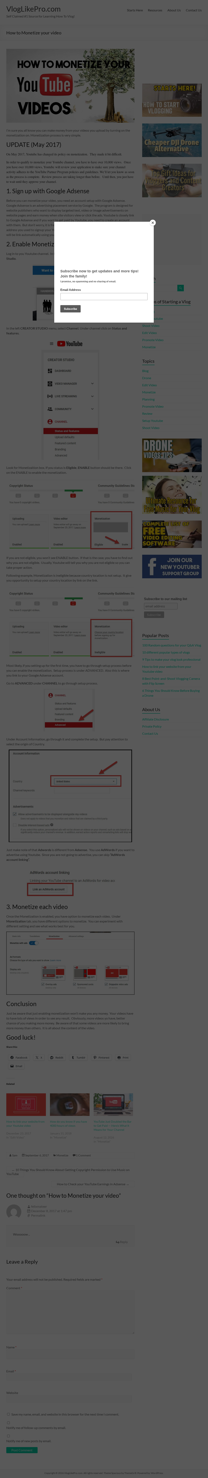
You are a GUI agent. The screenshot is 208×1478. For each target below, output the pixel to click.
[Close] (153, 223)
